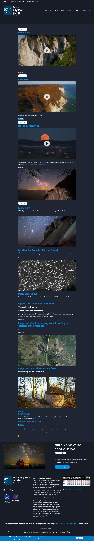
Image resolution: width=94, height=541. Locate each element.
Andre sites (21, 411)
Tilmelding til (18, 436)
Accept (72, 538)
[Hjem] (8, 10)
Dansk (8, 1)
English (14, 1)
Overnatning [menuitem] (70, 11)
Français (35, 1)
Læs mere (21, 72)
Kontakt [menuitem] (84, 10)
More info (40, 539)
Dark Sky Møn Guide (18, 10)
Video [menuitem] (62, 10)
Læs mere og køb (62, 467)
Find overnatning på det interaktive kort (29, 422)
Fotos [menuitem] (56, 10)
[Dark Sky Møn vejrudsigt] (76, 481)
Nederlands (27, 1)
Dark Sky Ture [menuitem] (49, 11)
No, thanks (80, 538)
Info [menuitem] (78, 11)
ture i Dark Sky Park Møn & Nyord (66, 524)
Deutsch (20, 1)
